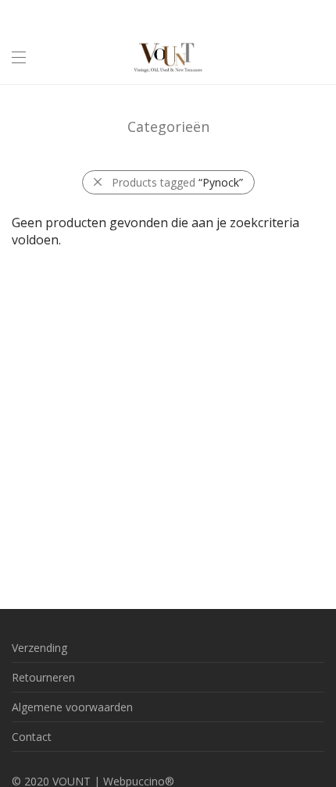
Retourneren (43, 677)
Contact (32, 736)
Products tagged (177, 182)
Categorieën (168, 126)
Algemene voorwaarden (72, 707)
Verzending (39, 647)
